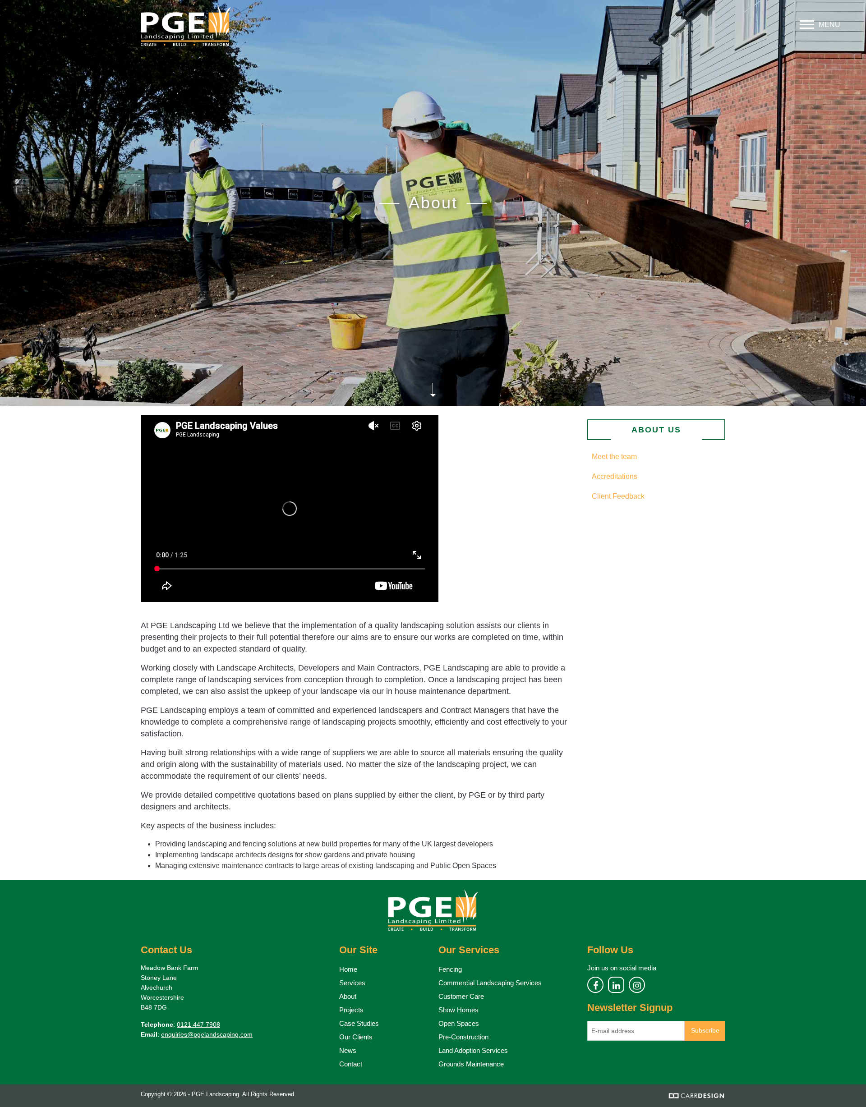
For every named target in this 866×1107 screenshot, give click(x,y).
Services (352, 983)
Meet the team (614, 456)
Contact (350, 1064)
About (347, 996)
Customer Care (461, 996)
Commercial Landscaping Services (490, 983)
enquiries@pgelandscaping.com (207, 1034)
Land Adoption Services (473, 1050)
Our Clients (356, 1037)
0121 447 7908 (198, 1024)
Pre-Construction (463, 1037)
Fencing (450, 969)
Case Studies (359, 1023)
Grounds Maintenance (471, 1064)
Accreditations (614, 476)
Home (348, 969)
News (347, 1050)
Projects (351, 1010)
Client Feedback (618, 496)
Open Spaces (458, 1023)
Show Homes (458, 1010)
